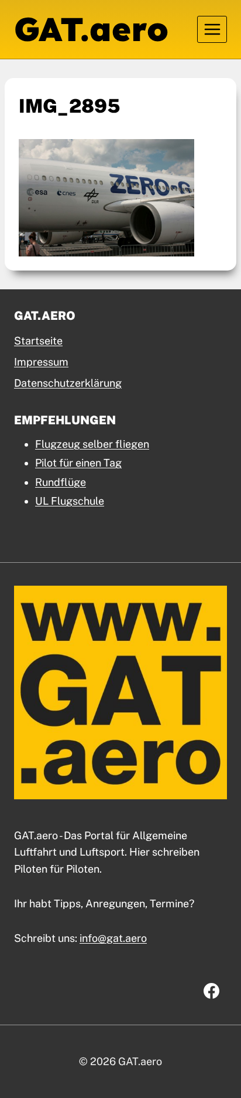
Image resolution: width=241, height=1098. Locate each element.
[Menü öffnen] (212, 29)
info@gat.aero (113, 938)
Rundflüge (60, 482)
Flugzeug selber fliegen (92, 444)
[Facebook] (211, 991)
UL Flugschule (69, 501)
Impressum (41, 362)
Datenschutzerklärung (68, 383)
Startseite (38, 341)
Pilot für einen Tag (78, 463)
